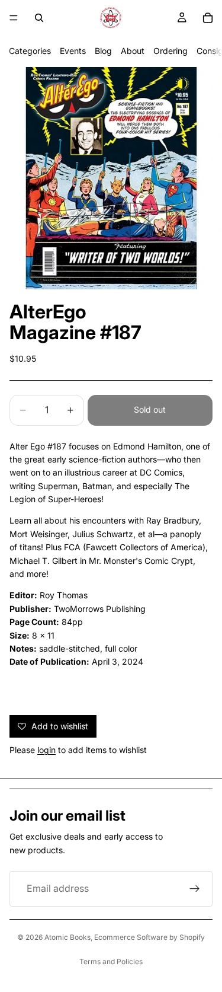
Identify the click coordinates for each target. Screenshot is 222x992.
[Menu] (13, 17)
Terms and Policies (111, 961)
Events (73, 51)
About (132, 51)
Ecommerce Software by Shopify (149, 937)
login (46, 750)
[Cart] (208, 18)
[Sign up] (194, 888)
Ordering (170, 51)
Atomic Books (67, 937)
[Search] (39, 18)
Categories (30, 51)
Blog (103, 51)
